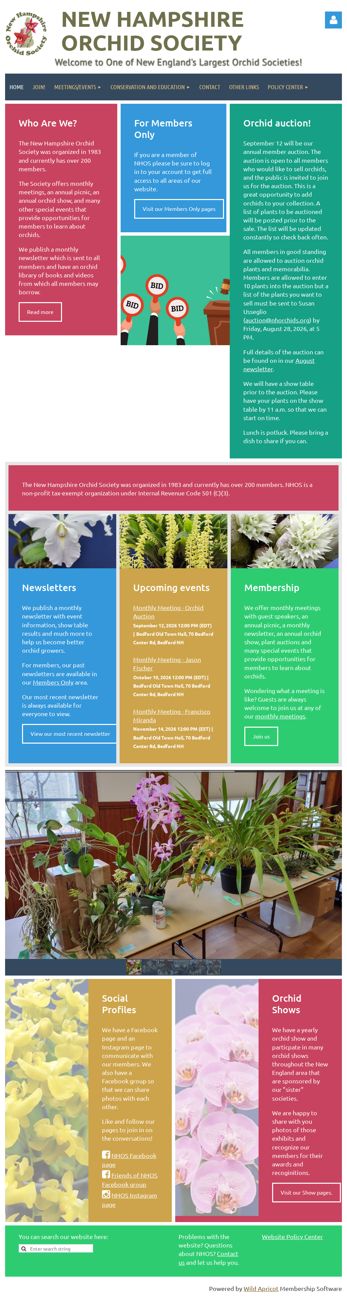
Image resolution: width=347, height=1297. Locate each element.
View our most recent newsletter (70, 733)
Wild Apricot (261, 1288)
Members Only (53, 682)
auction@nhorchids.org (277, 319)
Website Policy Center (292, 1236)
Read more (40, 311)
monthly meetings (280, 716)
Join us (261, 736)
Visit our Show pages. (306, 1192)
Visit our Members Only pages (179, 208)
